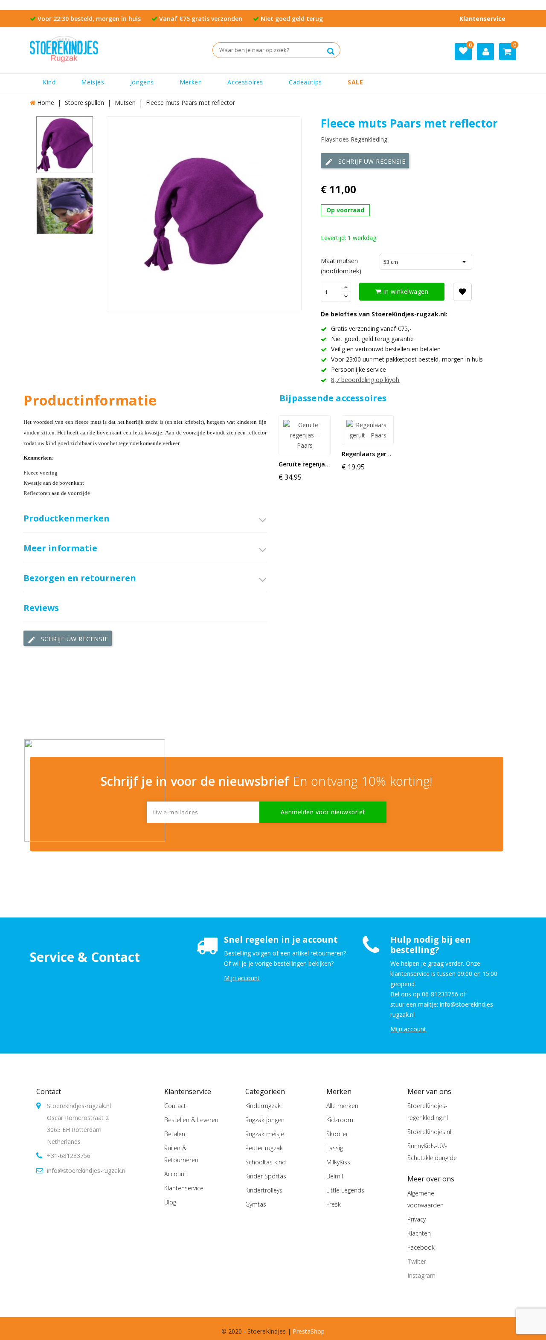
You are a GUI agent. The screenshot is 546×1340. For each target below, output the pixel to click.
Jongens (142, 82)
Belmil (334, 1176)
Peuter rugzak (264, 1148)
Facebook (421, 1247)
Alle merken (342, 1106)
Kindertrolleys (263, 1190)
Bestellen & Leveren (191, 1120)
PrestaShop (309, 1331)
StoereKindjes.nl (429, 1132)
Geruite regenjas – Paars (315, 464)
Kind (49, 82)
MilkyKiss (338, 1162)
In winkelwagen (405, 291)
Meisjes (92, 82)
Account (175, 1174)
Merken (191, 82)
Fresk (333, 1204)
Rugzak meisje (264, 1134)
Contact (48, 1091)
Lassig (334, 1148)
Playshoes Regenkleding (354, 139)
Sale (355, 82)
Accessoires (245, 82)
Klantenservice (482, 18)
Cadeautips (305, 82)
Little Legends (345, 1190)
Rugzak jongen (265, 1120)
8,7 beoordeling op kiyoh (365, 380)
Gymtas (255, 1204)
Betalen (174, 1134)
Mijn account (242, 978)
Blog (170, 1202)
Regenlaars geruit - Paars (380, 454)
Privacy (416, 1219)
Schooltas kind (265, 1162)
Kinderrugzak (263, 1106)
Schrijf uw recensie (365, 161)
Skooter (337, 1134)
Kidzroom (339, 1120)
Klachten (419, 1233)
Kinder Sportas (265, 1176)
